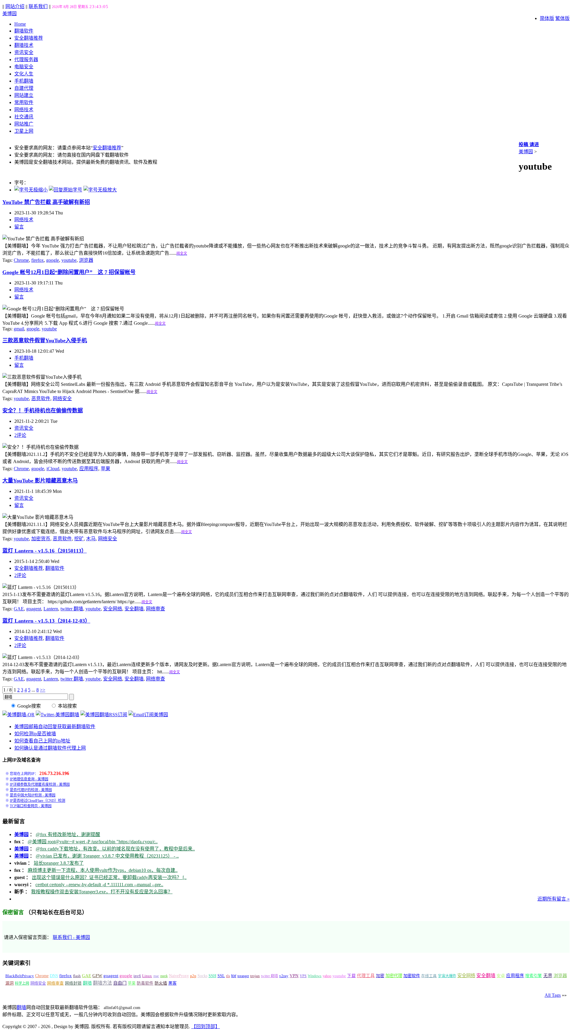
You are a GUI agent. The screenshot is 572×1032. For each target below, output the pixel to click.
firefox (37, 260)
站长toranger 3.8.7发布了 (59, 863)
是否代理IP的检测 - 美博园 (31, 790)
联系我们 (38, 6)
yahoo (327, 976)
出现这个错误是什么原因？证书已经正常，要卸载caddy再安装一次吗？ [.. (109, 877)
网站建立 (23, 95)
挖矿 (79, 538)
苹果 (105, 468)
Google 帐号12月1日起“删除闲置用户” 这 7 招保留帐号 (69, 272)
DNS (54, 976)
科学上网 (22, 983)
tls (228, 976)
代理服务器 (26, 59)
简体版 (547, 18)
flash (77, 976)
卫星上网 (23, 131)
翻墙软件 (23, 30)
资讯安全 (23, 52)
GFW (97, 975)
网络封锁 (73, 983)
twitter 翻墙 (71, 608)
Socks (202, 975)
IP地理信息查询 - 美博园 (29, 779)
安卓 (501, 976)
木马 (91, 538)
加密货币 (40, 538)
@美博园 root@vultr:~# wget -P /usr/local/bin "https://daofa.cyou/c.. (93, 841)
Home (20, 24)
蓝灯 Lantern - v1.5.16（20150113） (44, 551)
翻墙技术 (23, 45)
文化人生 (23, 73)
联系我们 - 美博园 (71, 937)
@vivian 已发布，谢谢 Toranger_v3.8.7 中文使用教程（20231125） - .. (107, 855)
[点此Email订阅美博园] (148, 714)
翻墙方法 (102, 982)
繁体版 (562, 18)
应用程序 (88, 468)
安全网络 (112, 608)
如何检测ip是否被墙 (35, 733)
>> (42, 689)
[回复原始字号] (65, 189)
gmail (19, 328)
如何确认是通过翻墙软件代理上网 (50, 748)
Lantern (50, 608)
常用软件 (23, 102)
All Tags (553, 995)
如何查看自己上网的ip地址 (42, 740)
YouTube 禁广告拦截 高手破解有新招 (46, 202)
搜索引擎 (533, 976)
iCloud (52, 468)
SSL (221, 976)
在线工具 (429, 976)
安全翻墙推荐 (28, 38)
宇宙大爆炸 (447, 976)
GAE (19, 608)
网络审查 (155, 608)
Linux (147, 976)
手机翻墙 (23, 80)
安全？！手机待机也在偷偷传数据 (42, 411)
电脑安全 (23, 66)
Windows (314, 976)
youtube (69, 260)
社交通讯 (23, 116)
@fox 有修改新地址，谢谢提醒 (68, 834)
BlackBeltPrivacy (19, 976)
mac (156, 976)
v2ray (283, 976)
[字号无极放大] (100, 189)
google (52, 260)
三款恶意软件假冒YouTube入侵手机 (44, 341)
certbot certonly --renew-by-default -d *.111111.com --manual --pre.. (99, 884)
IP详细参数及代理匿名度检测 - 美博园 (40, 784)
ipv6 (137, 976)
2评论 (20, 435)
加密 (380, 975)
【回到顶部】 (205, 1026)
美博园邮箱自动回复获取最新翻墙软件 (54, 726)
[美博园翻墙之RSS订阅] (103, 714)
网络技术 (23, 109)
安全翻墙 (134, 608)
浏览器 (86, 260)
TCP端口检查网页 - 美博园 (31, 806)
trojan (255, 976)
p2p (193, 976)
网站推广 (23, 123)
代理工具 (366, 975)
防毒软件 (145, 983)
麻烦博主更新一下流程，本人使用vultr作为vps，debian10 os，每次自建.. (103, 870)
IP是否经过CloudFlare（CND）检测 (37, 801)
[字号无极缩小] (31, 189)
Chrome (21, 260)
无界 (547, 975)
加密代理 (394, 975)
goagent (33, 608)
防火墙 (161, 983)
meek (164, 976)
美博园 (9, 13)
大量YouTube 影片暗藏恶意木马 (40, 481)
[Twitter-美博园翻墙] (57, 714)
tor (233, 975)
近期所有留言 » (553, 898)
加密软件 (411, 975)
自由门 (120, 983)
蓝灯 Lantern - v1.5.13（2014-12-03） (46, 621)
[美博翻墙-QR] (18, 714)
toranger (243, 976)
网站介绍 (14, 6)
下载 (351, 976)
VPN (294, 975)
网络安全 (62, 398)
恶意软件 (40, 398)
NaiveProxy (179, 976)
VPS (303, 976)
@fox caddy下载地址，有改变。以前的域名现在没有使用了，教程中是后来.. (115, 848)
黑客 (172, 983)
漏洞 (9, 983)
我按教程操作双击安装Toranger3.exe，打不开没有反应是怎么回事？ (101, 891)
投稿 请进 (529, 144)
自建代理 (23, 88)
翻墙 (87, 982)
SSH (212, 976)
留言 (19, 226)
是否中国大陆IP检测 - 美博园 (32, 795)
